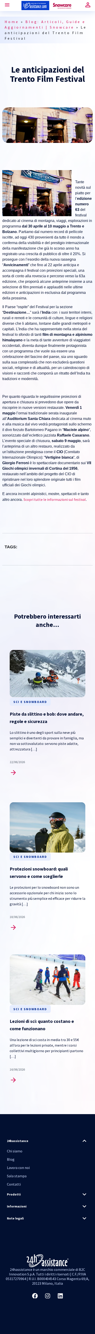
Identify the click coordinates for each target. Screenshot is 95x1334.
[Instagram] (47, 1296)
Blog (11, 1159)
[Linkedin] (60, 1296)
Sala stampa (17, 1176)
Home (12, 21)
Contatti (14, 1184)
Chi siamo (14, 1151)
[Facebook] (35, 1296)
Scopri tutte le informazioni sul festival (55, 499)
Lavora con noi (18, 1167)
